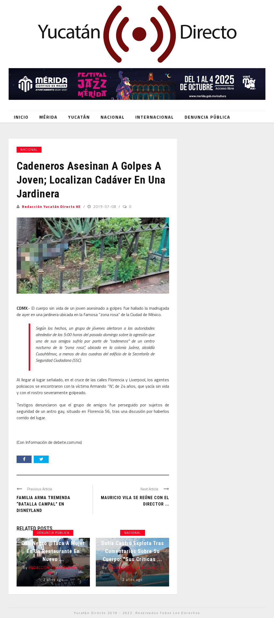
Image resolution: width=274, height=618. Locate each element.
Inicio (21, 117)
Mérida (48, 117)
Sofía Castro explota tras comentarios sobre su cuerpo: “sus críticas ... (132, 551)
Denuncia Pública (207, 117)
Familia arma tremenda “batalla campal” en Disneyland (43, 504)
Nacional (113, 117)
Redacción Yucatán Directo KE (51, 206)
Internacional (154, 117)
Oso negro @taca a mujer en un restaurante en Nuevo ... (53, 551)
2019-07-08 (105, 206)
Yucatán (79, 117)
